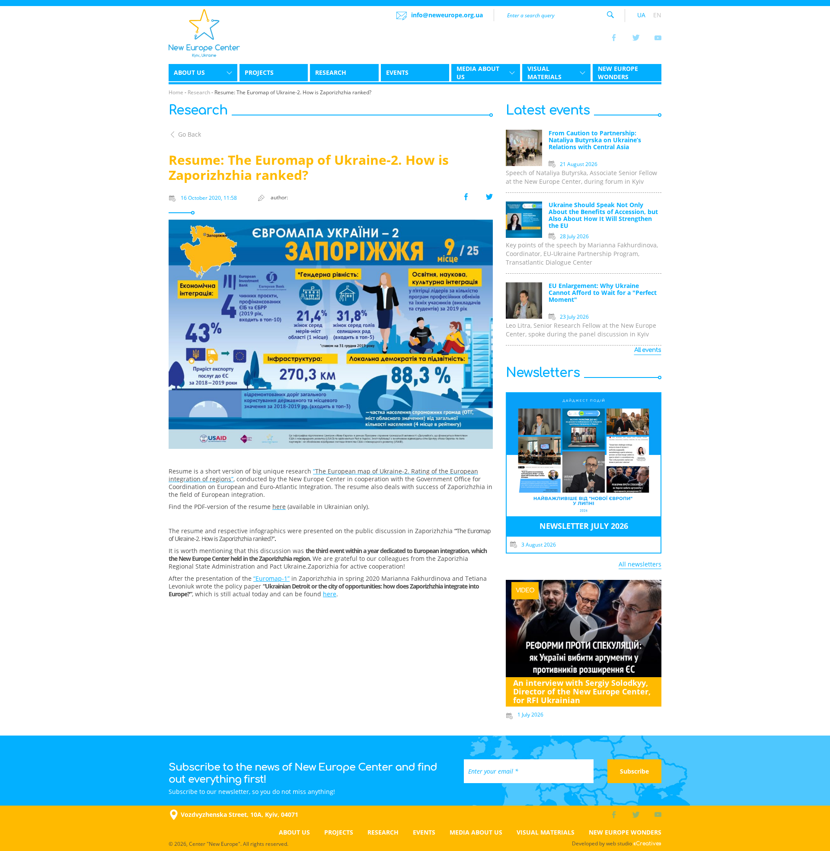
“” (323, 475)
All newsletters (640, 564)
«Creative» (647, 844)
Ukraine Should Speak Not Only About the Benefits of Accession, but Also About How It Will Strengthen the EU (603, 216)
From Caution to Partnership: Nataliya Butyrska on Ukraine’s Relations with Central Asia (595, 140)
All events (647, 350)
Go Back (189, 134)
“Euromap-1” (271, 578)
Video (525, 590)
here (329, 594)
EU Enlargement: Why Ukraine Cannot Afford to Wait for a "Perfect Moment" (603, 293)
